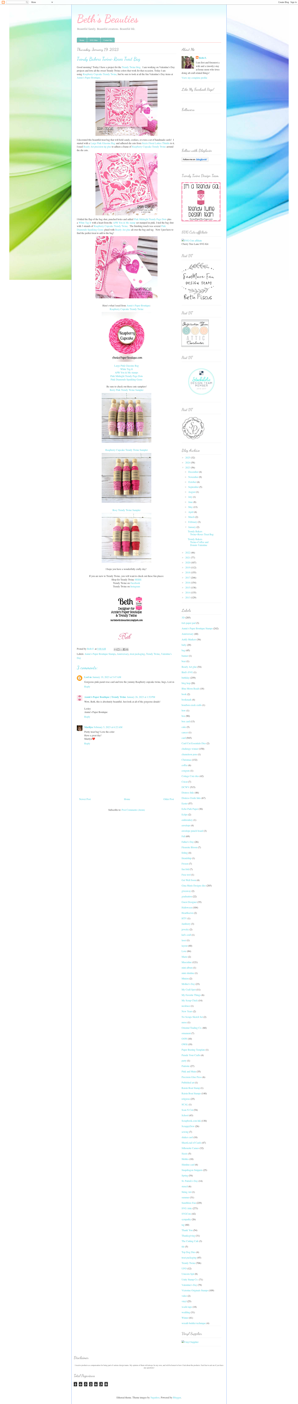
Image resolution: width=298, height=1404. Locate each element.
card (184, 737)
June (190, 502)
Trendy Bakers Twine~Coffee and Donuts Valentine (198, 542)
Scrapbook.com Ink (191, 1120)
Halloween (187, 907)
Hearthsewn (187, 912)
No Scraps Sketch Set (192, 1016)
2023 (188, 467)
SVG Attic (187, 1208)
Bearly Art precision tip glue (97, 146)
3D (183, 617)
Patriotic (186, 1066)
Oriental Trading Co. (192, 1027)
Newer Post (85, 799)
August (192, 491)
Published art (188, 1082)
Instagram (135, 586)
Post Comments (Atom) (133, 809)
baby (184, 644)
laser (184, 940)
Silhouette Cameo (190, 1148)
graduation (187, 896)
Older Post (168, 799)
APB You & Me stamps (126, 372)
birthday (186, 677)
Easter (185, 803)
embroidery (187, 819)
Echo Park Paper (190, 808)
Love (184, 951)
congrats (186, 770)
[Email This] (115, 649)
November (193, 477)
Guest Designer (189, 902)
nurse (184, 1022)
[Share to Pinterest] (127, 649)
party (184, 1060)
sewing (185, 1131)
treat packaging (137, 653)
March (191, 516)
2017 (188, 577)
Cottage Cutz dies (190, 776)
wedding (186, 1312)
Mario (184, 956)
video (184, 1295)
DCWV (185, 787)
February (193, 521)
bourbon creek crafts (192, 705)
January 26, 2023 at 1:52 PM (141, 697)
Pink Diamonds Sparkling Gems (126, 379)
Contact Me (107, 40)
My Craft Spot (189, 989)
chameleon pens (189, 754)
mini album (187, 967)
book (184, 694)
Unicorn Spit (188, 1273)
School (185, 1115)
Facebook (135, 583)
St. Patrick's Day (190, 1180)
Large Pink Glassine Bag (103, 143)
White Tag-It (85, 222)
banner (185, 655)
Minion (185, 978)
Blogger (177, 1397)
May (190, 507)
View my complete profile (194, 77)
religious (186, 1098)
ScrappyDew (188, 1126)
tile (183, 1246)
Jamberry (186, 923)
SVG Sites (94, 40)
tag (183, 1224)
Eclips (185, 814)
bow (184, 710)
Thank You (187, 1230)
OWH (184, 1044)
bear (184, 661)
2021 (188, 557)
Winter (185, 1317)
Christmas (186, 759)
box (183, 715)
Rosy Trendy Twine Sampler (126, 510)
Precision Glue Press (192, 1077)
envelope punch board (192, 830)
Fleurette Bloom (189, 847)
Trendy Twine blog (131, 67)
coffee (185, 765)
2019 (188, 567)
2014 (188, 592)
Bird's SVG (187, 672)
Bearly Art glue (122, 229)
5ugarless (155, 1397)
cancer (185, 732)
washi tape (187, 1306)
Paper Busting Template (193, 1049)
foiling (185, 852)
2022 (188, 552)
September (193, 486)
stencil (185, 1186)
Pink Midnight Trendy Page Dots (150, 219)
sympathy (186, 1219)
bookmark (187, 699)
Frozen (185, 863)
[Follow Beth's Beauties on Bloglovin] (195, 160)
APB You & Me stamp (124, 222)
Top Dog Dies (189, 1252)
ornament (186, 1033)
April (191, 511)
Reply (87, 686)
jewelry (185, 929)
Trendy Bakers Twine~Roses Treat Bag (201, 533)
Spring (185, 1175)
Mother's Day (188, 983)
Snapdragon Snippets (192, 1170)
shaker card (187, 1137)
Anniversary (123, 653)
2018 (188, 572)
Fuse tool (186, 874)
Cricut (185, 781)
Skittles (185, 1159)
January (192, 527)
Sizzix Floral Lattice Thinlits (156, 143)
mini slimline (188, 973)
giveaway (186, 891)
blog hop (186, 683)
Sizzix (185, 1153)
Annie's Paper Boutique (88, 77)
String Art (186, 1192)
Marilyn (88, 727)
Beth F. (203, 58)
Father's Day (188, 841)
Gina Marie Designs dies (194, 885)
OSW (184, 1038)
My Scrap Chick (190, 1000)
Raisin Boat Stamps (191, 1093)
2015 (188, 587)
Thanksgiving (188, 1235)
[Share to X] (121, 649)
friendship (186, 858)
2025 (188, 457)
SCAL (185, 1104)
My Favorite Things (191, 995)
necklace (186, 1005)
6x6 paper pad (189, 623)
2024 (188, 462)
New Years (187, 1011)
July (190, 496)
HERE (138, 579)
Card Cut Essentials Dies (194, 743)
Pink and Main (189, 1071)
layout (184, 945)
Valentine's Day (189, 1284)
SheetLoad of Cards (191, 1142)
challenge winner (190, 748)
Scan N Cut (187, 1109)
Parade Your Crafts (191, 1055)
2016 (188, 582)
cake (184, 727)
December (193, 471)
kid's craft (186, 934)
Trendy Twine (153, 653)
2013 (188, 597)
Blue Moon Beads (190, 688)
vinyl (184, 1301)
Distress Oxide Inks (191, 798)
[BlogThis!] (118, 649)
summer (185, 1197)
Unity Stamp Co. (190, 1279)
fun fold (185, 869)
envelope (186, 825)
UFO (184, 1268)
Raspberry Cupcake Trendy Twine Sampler (126, 449)
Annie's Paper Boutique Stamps (100, 653)
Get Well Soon (189, 880)
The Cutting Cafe (190, 1241)
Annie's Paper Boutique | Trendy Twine (105, 697)
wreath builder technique (194, 1323)
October (192, 481)
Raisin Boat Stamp (191, 1087)
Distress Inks (188, 792)
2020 (188, 562)
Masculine (187, 962)
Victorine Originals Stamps (195, 1290)
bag (183, 650)
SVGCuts (186, 1213)
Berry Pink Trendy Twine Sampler (126, 389)
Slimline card (188, 1164)
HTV (184, 918)
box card (186, 721)
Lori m (88, 677)
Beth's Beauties (107, 18)
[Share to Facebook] (124, 649)
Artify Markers (189, 639)
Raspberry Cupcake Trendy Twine (100, 74)
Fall (183, 836)
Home (82, 40)
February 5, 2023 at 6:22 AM (108, 727)
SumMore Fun (189, 1202)
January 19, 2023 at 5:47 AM (107, 677)
